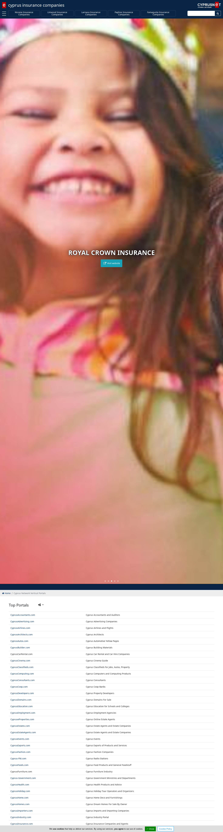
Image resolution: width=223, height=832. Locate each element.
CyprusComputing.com (22, 673)
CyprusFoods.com (19, 765)
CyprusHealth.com (19, 784)
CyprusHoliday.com (20, 791)
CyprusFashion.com (20, 751)
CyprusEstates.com (20, 725)
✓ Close (150, 829)
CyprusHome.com (19, 797)
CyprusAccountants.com (22, 614)
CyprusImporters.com (21, 810)
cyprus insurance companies (36, 5)
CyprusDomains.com (20, 699)
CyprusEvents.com (19, 738)
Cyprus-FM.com (18, 758)
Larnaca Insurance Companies (90, 13)
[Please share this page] (40, 604)
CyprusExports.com (20, 745)
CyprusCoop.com (19, 686)
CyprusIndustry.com (20, 817)
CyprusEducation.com (21, 706)
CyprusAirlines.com (20, 628)
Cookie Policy (165, 829)
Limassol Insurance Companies (57, 13)
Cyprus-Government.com (23, 778)
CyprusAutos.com (19, 641)
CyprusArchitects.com (21, 634)
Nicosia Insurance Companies (24, 13)
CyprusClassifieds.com (21, 667)
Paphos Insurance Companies (124, 13)
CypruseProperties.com (22, 719)
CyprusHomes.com (19, 804)
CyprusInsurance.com (21, 823)
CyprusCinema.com (20, 660)
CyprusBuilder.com (20, 647)
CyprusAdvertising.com (22, 621)
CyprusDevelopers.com (22, 693)
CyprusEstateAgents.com (23, 732)
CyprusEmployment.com (22, 712)
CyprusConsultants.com (22, 680)
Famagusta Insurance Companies (158, 13)
